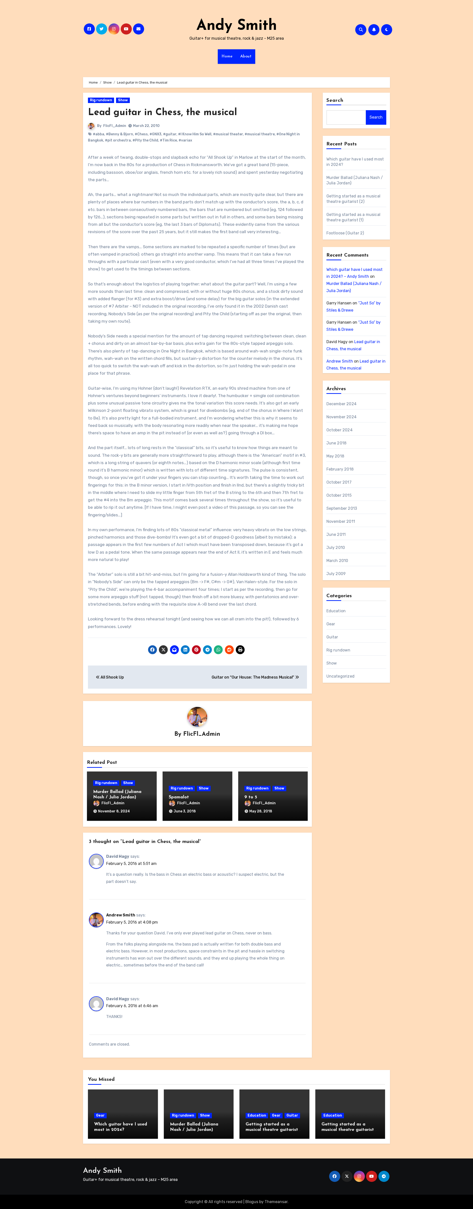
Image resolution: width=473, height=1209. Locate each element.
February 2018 (340, 469)
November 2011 (340, 521)
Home (227, 56)
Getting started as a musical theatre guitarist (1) (347, 1129)
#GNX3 (155, 134)
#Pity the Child (145, 140)
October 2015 (339, 495)
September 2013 (341, 508)
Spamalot (179, 797)
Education (336, 611)
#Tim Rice (168, 140)
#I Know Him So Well (194, 134)
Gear (330, 624)
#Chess (141, 134)
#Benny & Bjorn (119, 134)
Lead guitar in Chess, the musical (162, 113)
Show (123, 100)
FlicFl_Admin (114, 126)
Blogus (251, 1201)
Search (335, 100)
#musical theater (228, 134)
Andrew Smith (120, 915)
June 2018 (336, 443)
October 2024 (339, 430)
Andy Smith (236, 26)
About (246, 56)
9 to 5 (250, 797)
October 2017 (339, 482)
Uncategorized (340, 676)
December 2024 (341, 404)
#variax (185, 140)
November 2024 (341, 417)
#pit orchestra (118, 140)
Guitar (332, 637)
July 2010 (335, 547)
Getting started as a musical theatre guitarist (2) (272, 1129)
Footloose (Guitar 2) (345, 233)
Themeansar (276, 1201)
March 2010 (337, 560)
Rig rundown (101, 100)
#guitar (169, 134)
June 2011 (336, 534)
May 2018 (335, 456)
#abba (98, 134)
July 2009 (336, 573)
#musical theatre (260, 134)
